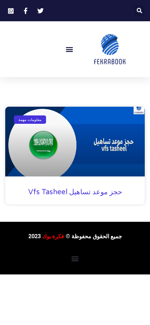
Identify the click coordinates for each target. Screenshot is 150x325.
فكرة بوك (53, 236)
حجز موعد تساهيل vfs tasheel (75, 192)
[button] (139, 10)
